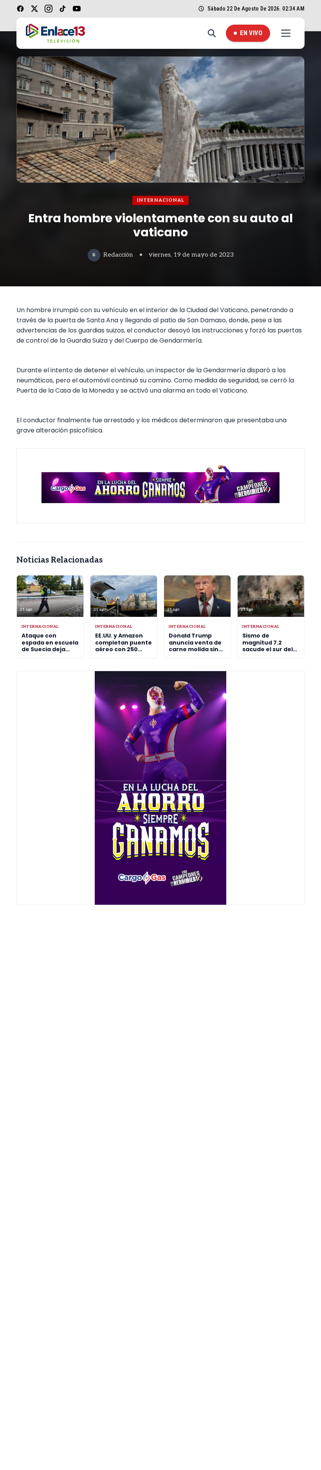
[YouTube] (77, 9)
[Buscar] (212, 33)
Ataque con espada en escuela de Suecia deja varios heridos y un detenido (50, 649)
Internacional (160, 200)
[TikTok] (63, 9)
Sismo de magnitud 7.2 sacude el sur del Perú (267, 646)
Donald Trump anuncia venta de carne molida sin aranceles (195, 646)
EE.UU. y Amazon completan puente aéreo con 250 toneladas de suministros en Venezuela (123, 653)
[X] (34, 9)
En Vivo (251, 33)
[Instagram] (48, 9)
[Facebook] (20, 9)
